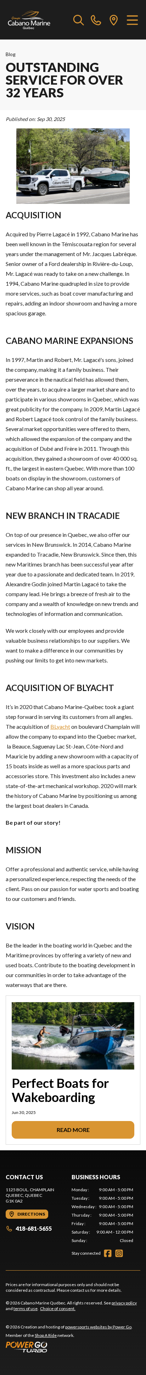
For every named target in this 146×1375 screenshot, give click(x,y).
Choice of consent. (57, 1308)
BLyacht (60, 726)
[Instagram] (119, 1253)
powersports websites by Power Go (98, 1326)
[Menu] (132, 20)
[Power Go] (69, 1346)
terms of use (25, 1308)
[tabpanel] (102, 1215)
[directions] (113, 19)
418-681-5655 (34, 1228)
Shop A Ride (46, 1335)
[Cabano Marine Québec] (29, 19)
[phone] (96, 19)
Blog (11, 54)
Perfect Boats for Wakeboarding (60, 1090)
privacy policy (124, 1303)
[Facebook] (107, 1253)
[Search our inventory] (78, 19)
